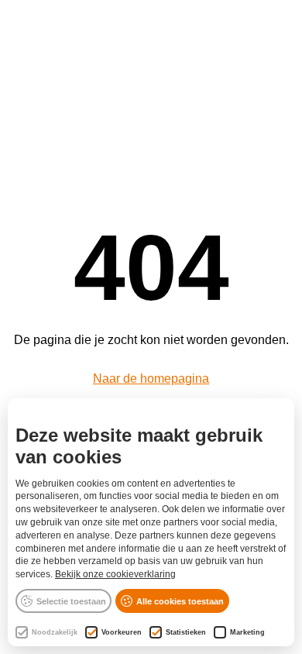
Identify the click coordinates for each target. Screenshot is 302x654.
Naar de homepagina (151, 378)
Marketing (247, 632)
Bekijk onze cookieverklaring (115, 574)
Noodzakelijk (54, 632)
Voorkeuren (121, 632)
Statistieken (186, 632)
